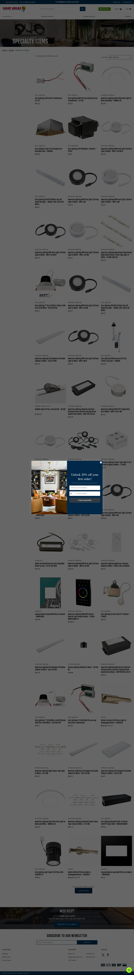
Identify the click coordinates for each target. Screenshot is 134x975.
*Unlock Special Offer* (85, 500)
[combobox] (72, 493)
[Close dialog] (101, 462)
